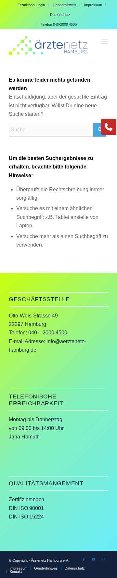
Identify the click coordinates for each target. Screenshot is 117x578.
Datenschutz (60, 15)
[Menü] (104, 42)
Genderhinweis (64, 5)
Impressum (93, 5)
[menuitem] (31, 5)
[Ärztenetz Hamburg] (48, 42)
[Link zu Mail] (93, 559)
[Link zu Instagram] (103, 559)
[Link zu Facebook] (84, 559)
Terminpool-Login (31, 5)
